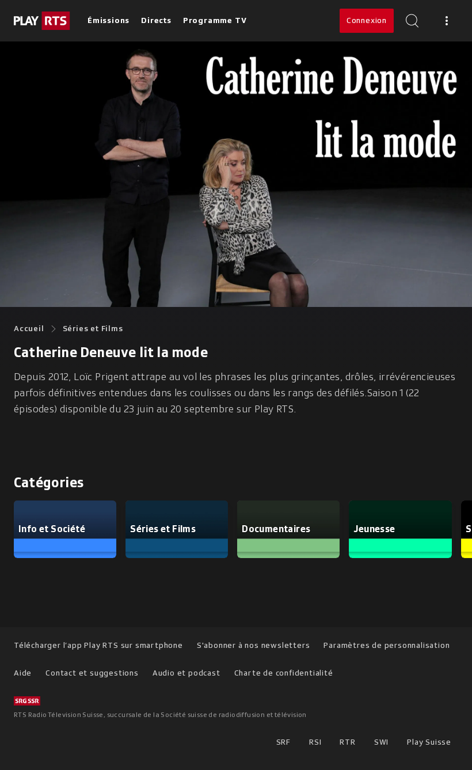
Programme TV (215, 20)
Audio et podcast (186, 673)
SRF (283, 742)
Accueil (29, 328)
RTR (347, 742)
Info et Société (51, 529)
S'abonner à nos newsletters (253, 645)
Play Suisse (429, 742)
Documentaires (276, 529)
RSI (315, 742)
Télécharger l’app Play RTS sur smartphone (98, 645)
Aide (23, 673)
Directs (156, 20)
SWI (381, 742)
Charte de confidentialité (283, 673)
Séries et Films (93, 328)
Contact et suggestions (92, 673)
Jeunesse (374, 529)
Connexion (367, 20)
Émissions (108, 20)
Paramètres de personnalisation (386, 645)
